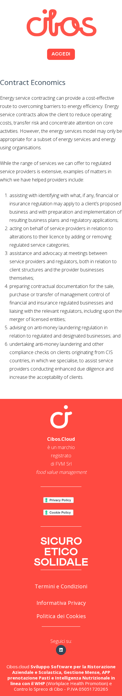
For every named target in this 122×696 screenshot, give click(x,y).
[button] (61, 54)
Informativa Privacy (61, 602)
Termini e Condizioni (61, 586)
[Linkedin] (61, 650)
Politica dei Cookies (61, 616)
